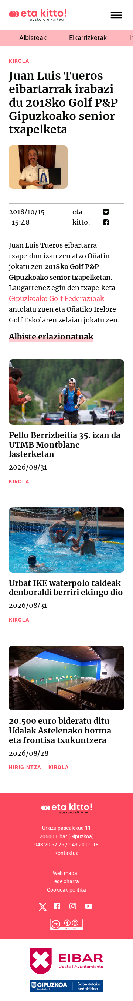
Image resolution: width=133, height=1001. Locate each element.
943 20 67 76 (49, 845)
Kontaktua (66, 853)
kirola (19, 61)
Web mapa (65, 873)
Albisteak (33, 38)
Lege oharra (65, 881)
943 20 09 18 (84, 845)
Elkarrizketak (88, 38)
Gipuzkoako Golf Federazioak (56, 298)
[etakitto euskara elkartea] (37, 14)
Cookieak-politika (66, 890)
